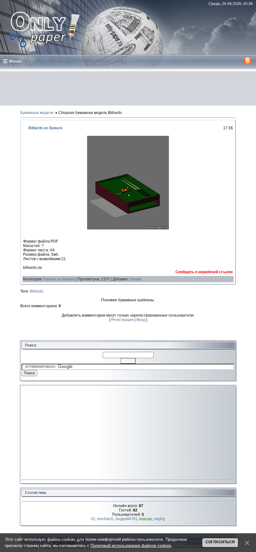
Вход (140, 320)
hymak (135, 279)
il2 (93, 519)
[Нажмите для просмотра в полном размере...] (128, 228)
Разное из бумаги (59, 279)
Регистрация (122, 320)
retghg (159, 519)
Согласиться (220, 542)
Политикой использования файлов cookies (131, 545)
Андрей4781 (127, 519)
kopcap (146, 519)
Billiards (36, 291)
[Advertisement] (128, 88)
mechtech (105, 519)
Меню (15, 61)
